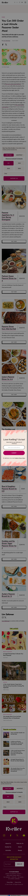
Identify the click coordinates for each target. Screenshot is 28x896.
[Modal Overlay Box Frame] (14, 448)
